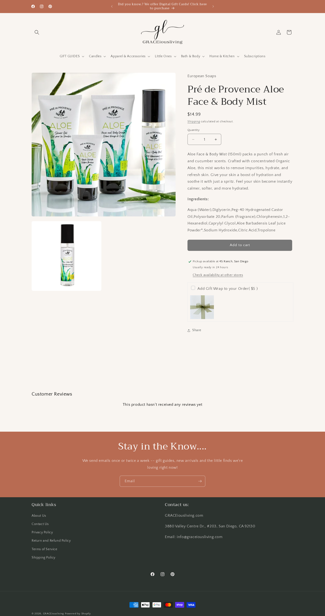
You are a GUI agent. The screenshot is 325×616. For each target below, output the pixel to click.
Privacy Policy (42, 533)
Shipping (193, 121)
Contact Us (40, 524)
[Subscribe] (200, 481)
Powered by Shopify (78, 613)
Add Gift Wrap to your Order (227, 289)
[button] (37, 32)
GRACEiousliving (53, 613)
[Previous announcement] (112, 6)
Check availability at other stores (218, 275)
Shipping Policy (43, 557)
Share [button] (196, 330)
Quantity (193, 130)
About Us (39, 516)
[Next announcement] (213, 6)
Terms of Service (44, 549)
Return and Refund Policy (51, 541)
